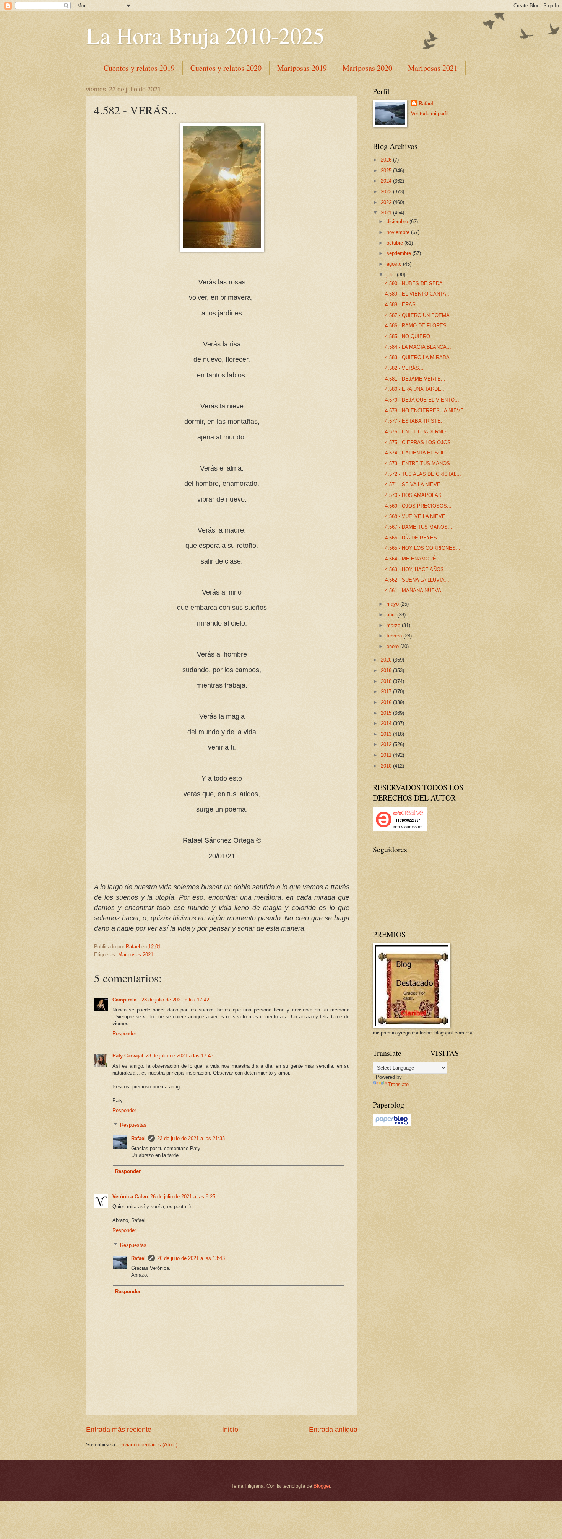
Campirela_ (125, 1000)
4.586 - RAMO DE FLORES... (418, 325)
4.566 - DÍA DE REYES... (413, 538)
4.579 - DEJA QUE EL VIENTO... (422, 400)
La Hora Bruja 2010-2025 (205, 35)
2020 (387, 660)
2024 (387, 181)
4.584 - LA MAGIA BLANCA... (418, 347)
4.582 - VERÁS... (404, 368)
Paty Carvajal (127, 1056)
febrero (395, 636)
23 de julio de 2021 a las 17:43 (179, 1056)
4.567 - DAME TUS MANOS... (418, 527)
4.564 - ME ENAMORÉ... (413, 559)
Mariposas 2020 (367, 68)
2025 (387, 170)
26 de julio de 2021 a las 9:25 (182, 1196)
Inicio (230, 1429)
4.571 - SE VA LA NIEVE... (415, 484)
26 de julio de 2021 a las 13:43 (191, 1258)
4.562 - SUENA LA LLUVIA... (417, 580)
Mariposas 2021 (433, 68)
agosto (395, 264)
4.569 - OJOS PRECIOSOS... (418, 506)
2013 (387, 734)
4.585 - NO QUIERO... (410, 336)
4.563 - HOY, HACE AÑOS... (416, 569)
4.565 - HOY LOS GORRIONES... (422, 548)
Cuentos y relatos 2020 (226, 68)
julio (392, 275)
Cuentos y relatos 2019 (139, 68)
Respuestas (133, 1125)
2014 (387, 723)
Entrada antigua (333, 1429)
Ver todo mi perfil (429, 113)
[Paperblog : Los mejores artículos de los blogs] (392, 1124)
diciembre (398, 221)
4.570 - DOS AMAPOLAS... (415, 495)
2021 (387, 213)
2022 (387, 202)
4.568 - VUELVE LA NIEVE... (417, 516)
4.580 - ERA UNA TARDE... (415, 389)
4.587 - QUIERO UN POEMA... (419, 315)
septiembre (400, 253)
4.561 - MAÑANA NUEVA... (415, 590)
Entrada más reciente (118, 1429)
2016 (387, 702)
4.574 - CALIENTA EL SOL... (417, 453)
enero (393, 646)
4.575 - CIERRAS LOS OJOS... (420, 442)
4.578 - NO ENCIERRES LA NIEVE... (426, 410)
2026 (387, 160)
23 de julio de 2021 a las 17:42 (175, 1000)
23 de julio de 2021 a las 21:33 (191, 1138)
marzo (394, 625)
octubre (395, 243)
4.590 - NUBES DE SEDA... (416, 283)
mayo (393, 604)
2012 (387, 744)
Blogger (321, 1486)
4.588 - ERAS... (402, 304)
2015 (387, 713)
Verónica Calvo (130, 1196)
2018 (387, 681)
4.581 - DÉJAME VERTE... (415, 379)
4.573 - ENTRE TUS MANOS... (420, 463)
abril (392, 615)
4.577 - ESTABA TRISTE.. (414, 421)
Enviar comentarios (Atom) (147, 1445)
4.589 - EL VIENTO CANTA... (418, 294)
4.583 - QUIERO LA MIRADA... (419, 357)
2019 (387, 670)
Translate (398, 1084)
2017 (387, 691)
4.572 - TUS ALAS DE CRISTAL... (423, 474)
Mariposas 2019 (302, 68)
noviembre (399, 232)
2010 (387, 766)
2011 (387, 755)
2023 (387, 191)
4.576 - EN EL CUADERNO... (417, 432)
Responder (124, 1033)
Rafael (138, 1138)
